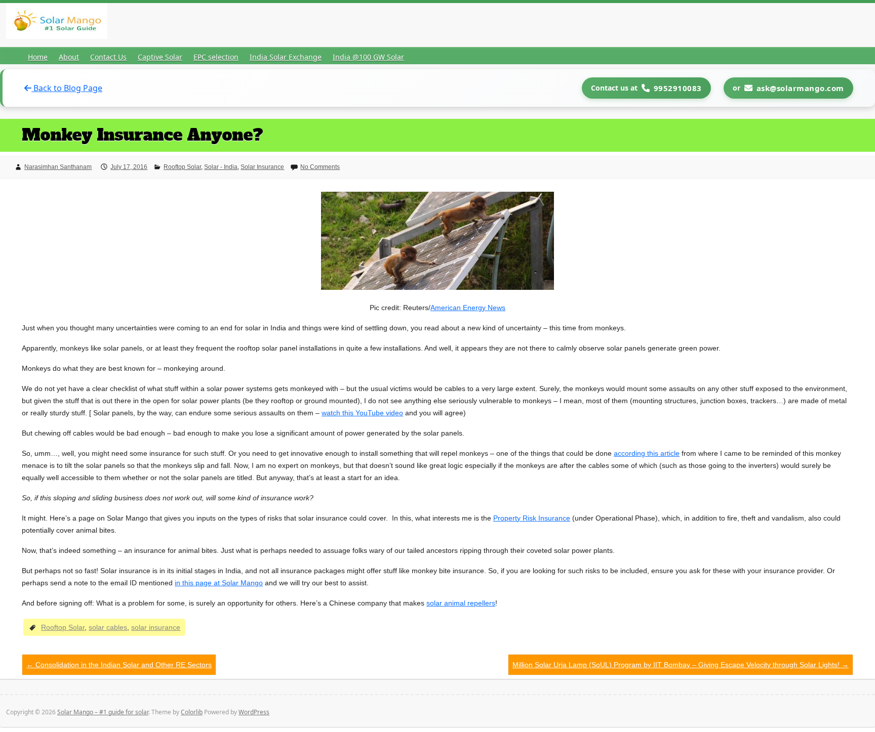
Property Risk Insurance (531, 518)
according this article (647, 453)
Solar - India (220, 166)
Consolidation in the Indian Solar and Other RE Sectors (119, 665)
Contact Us (108, 57)
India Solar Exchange (286, 57)
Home (38, 57)
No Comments (320, 166)
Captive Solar (160, 57)
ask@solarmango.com (800, 88)
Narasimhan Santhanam (58, 166)
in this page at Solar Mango (219, 583)
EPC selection (215, 57)
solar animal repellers (460, 603)
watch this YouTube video (362, 413)
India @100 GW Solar (368, 57)
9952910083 (678, 88)
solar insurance (155, 627)
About (69, 57)
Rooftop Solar (182, 166)
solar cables (108, 627)
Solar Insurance (262, 166)
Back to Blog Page (66, 88)
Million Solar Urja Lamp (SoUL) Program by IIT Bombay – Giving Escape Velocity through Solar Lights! (680, 665)
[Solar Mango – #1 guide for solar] (56, 23)
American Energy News (467, 308)
